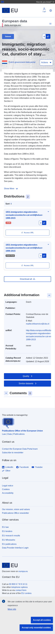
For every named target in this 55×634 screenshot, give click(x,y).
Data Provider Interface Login (15, 548)
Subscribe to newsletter (12, 452)
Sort (8, 204)
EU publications (9, 544)
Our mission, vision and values (16, 509)
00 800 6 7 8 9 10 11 (18, 584)
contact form (20, 590)
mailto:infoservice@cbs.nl (37, 324)
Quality (26, 376)
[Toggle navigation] (50, 23)
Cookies (6, 489)
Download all (26, 279)
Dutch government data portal (22, 62)
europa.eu (23, 571)
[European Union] (26, 565)
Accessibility (7, 493)
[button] (45, 2)
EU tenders (7, 531)
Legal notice (7, 486)
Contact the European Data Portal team (20, 449)
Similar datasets (26, 383)
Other (7, 471)
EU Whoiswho (8, 540)
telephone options (19, 587)
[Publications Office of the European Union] (26, 422)
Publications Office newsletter (15, 513)
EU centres (26, 593)
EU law (5, 527)
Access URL (29, 233)
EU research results (11, 536)
